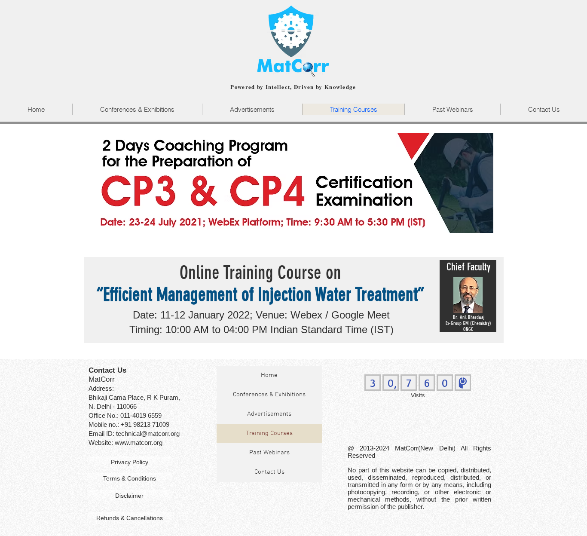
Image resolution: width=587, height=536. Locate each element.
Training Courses (269, 433)
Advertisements (269, 414)
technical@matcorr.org (148, 433)
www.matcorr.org (138, 442)
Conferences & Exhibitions (269, 394)
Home (269, 375)
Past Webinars (269, 452)
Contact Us (269, 472)
